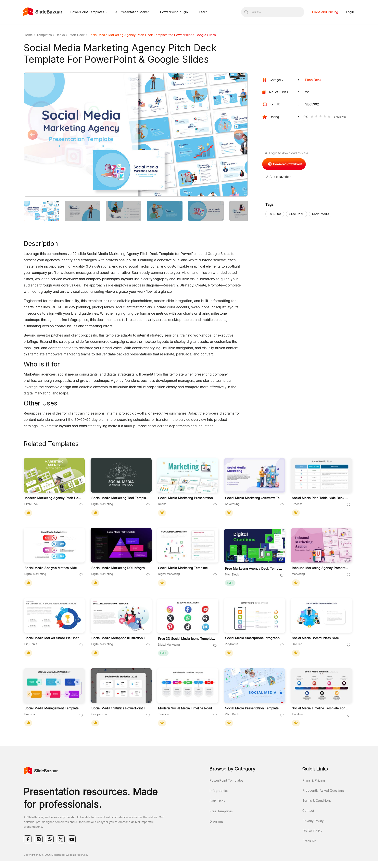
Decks (60, 35)
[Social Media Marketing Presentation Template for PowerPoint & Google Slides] (187, 475)
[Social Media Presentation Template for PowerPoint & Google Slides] (254, 685)
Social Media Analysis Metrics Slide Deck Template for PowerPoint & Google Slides (53, 568)
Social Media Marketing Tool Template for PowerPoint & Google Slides (120, 498)
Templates (44, 35)
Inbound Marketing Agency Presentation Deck (320, 568)
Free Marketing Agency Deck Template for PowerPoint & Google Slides (254, 568)
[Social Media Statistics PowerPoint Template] (121, 685)
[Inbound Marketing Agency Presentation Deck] (321, 545)
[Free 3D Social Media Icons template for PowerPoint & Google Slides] (187, 616)
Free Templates (221, 811)
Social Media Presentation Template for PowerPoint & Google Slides (254, 708)
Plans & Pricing (313, 780)
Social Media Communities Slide (315, 638)
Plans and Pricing (325, 12)
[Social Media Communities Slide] (321, 615)
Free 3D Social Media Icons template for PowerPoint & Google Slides (187, 639)
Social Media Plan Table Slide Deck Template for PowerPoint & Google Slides (320, 498)
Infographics (218, 791)
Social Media (320, 214)
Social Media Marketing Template (183, 568)
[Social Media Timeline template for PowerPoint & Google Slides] (321, 685)
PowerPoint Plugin (174, 12)
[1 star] (312, 117)
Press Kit (309, 841)
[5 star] (328, 117)
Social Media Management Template (51, 708)
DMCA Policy (312, 831)
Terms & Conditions (316, 800)
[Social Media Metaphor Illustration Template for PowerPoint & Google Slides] (121, 615)
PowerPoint (287, 164)
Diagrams (216, 821)
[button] (80, 135)
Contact (308, 811)
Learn (203, 12)
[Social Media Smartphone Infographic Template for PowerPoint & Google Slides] (254, 615)
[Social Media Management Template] (54, 685)
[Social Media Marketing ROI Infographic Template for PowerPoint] (121, 545)
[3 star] (320, 117)
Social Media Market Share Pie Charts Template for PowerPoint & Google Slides (53, 638)
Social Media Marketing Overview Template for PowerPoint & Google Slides (254, 498)
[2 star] (316, 117)
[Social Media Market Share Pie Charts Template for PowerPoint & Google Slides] (54, 615)
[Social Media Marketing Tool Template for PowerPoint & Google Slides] (121, 475)
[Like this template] (81, 505)
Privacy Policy (313, 821)
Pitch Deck (77, 35)
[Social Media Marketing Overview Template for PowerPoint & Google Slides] (254, 475)
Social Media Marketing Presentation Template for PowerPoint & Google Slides (187, 498)
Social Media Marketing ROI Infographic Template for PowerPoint (120, 568)
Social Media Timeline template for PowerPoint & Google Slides (320, 708)
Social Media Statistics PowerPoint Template (120, 708)
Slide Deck (296, 214)
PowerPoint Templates (87, 12)
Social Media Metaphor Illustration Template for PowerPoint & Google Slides (120, 638)
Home (28, 35)
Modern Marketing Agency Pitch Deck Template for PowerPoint (53, 498)
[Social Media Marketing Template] (187, 545)
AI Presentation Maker (132, 12)
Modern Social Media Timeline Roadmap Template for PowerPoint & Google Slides (187, 708)
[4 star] (324, 117)
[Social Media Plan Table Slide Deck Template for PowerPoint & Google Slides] (321, 475)
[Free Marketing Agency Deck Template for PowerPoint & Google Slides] (254, 546)
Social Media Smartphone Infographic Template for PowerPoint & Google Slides (254, 638)
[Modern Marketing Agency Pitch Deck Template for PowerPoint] (54, 475)
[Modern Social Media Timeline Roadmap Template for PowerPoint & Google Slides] (187, 685)
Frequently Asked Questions (323, 790)
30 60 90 (275, 214)
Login (350, 12)
